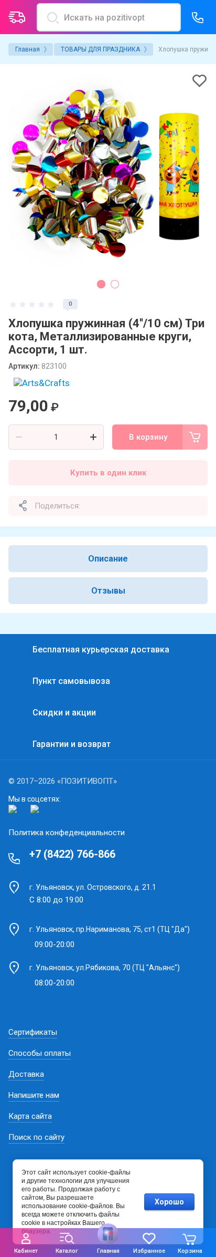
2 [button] (115, 284)
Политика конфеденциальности (66, 832)
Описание (108, 559)
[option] (108, 172)
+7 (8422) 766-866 (72, 854)
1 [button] (101, 284)
